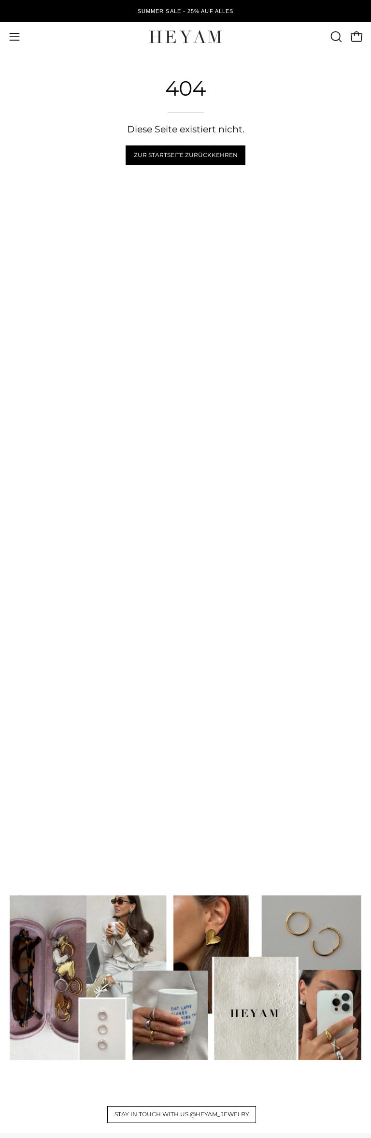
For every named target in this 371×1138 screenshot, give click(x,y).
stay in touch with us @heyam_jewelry (181, 1114)
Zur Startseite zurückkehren (186, 154)
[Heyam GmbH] (185, 36)
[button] (335, 36)
